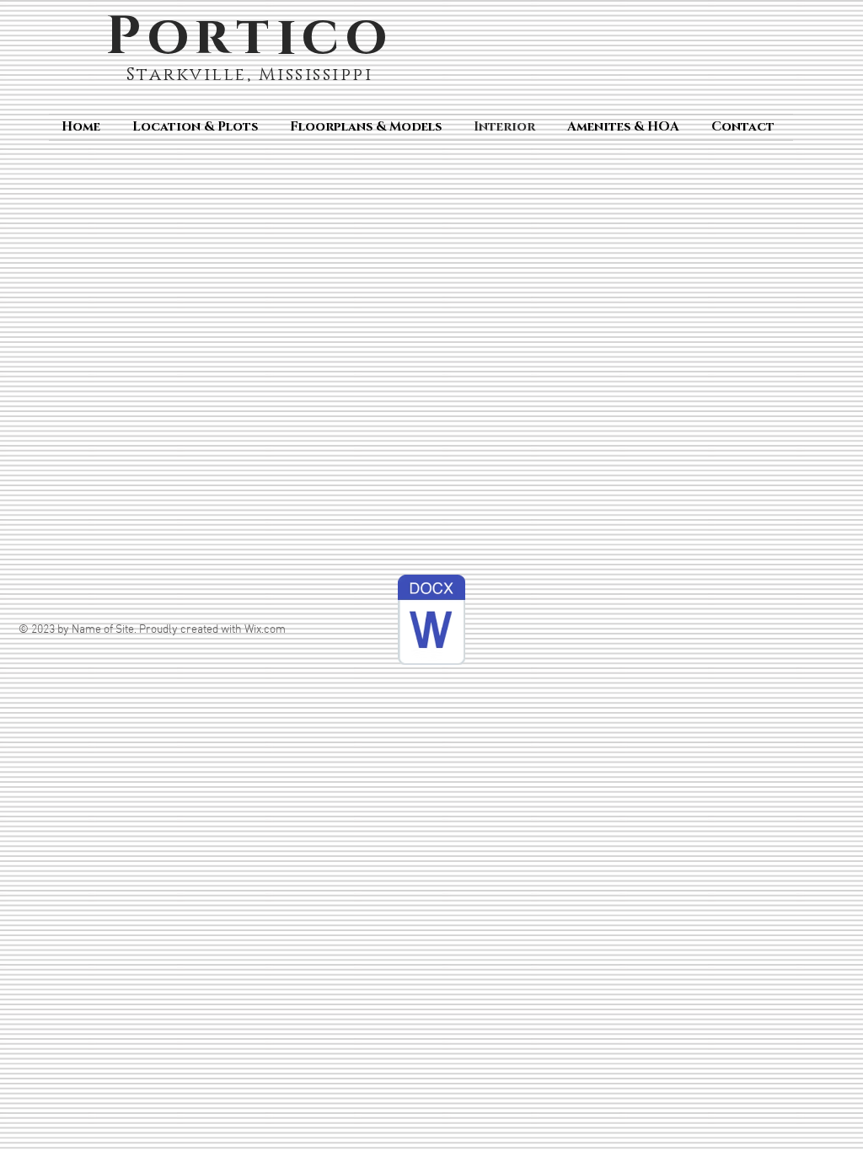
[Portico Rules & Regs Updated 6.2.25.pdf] (431, 622)
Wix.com (265, 630)
